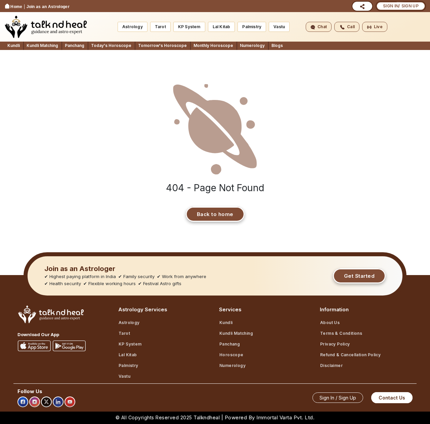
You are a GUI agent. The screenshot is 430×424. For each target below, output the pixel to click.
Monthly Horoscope (213, 45)
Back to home (215, 214)
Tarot (160, 26)
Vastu (279, 26)
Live (378, 26)
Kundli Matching (42, 45)
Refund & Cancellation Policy (350, 354)
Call (351, 26)
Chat (322, 26)
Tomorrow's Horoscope (162, 45)
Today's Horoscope (111, 45)
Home (16, 6)
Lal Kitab (221, 26)
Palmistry (251, 26)
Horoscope (231, 354)
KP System (189, 26)
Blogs (277, 45)
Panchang (74, 45)
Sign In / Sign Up (337, 398)
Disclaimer (331, 365)
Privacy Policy (335, 344)
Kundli (13, 45)
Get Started (359, 276)
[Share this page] (362, 6)
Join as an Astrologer (48, 6)
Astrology (132, 26)
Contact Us (392, 398)
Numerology (252, 45)
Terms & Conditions (341, 333)
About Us (330, 322)
